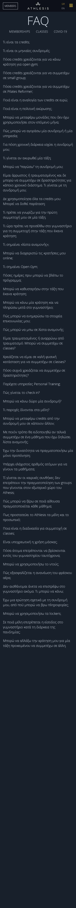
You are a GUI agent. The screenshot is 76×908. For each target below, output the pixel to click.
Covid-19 (60, 32)
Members (10, 6)
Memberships (19, 32)
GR (63, 4)
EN (63, 8)
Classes (42, 32)
